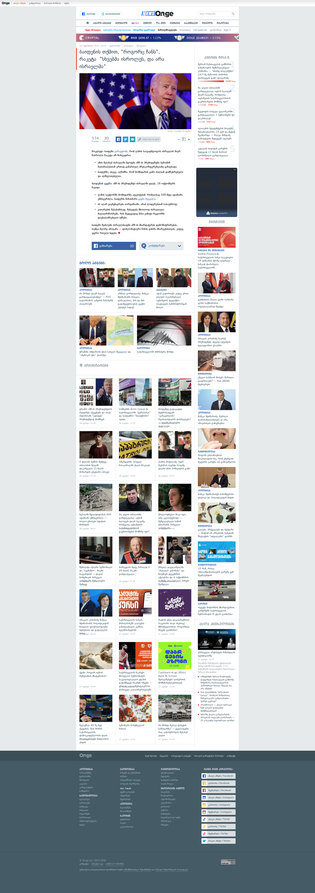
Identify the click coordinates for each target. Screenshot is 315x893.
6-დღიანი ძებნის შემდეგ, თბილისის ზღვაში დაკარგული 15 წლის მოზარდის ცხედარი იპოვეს (96, 454)
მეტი (226, 30)
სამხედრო (84, 791)
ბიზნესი (123, 776)
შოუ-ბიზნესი (126, 811)
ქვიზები (175, 23)
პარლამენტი (85, 773)
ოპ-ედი (161, 23)
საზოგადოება (200, 30)
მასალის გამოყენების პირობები (209, 756)
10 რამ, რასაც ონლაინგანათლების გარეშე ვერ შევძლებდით (217, 559)
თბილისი (83, 810)
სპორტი (125, 816)
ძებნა (66, 3)
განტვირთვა (35, 3)
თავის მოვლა (167, 784)
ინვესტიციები (112, 14)
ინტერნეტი (125, 795)
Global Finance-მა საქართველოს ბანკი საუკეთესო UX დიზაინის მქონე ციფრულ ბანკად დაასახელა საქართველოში (217, 248)
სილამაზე (165, 792)
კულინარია (166, 803)
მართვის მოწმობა (52, 3)
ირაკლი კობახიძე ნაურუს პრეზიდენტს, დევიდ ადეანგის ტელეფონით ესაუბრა (217, 329)
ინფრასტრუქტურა (88, 821)
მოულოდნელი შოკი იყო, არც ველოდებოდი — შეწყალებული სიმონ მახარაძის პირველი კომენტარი (175, 506)
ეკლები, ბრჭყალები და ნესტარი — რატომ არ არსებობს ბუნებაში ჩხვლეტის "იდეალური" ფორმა (217, 520)
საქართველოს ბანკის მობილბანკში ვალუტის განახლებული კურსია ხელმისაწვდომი (135, 612)
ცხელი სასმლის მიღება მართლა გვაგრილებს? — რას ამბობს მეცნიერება (217, 368)
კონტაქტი (231, 756)
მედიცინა (165, 776)
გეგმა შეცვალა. (147, 198)
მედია (82, 825)
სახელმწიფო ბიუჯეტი (130, 780)
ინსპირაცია (166, 821)
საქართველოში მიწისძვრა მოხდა (166, 334)
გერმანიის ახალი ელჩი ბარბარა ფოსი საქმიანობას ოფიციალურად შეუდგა (217, 290)
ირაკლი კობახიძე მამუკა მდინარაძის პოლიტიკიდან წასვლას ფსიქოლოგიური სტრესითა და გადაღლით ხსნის (96, 612)
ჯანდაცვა (83, 806)
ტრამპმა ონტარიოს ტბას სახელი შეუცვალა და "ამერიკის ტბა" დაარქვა (108, 336)
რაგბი (123, 823)
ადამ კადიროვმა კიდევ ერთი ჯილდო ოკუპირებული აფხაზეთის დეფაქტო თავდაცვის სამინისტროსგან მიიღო (175, 288)
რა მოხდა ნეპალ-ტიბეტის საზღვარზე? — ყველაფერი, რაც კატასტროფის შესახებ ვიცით (175, 717)
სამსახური (165, 814)
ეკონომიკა (215, 30)
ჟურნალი (121, 23)
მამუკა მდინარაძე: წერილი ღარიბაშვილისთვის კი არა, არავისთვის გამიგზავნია (217, 407)
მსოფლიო (141, 46)
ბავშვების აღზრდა (169, 780)
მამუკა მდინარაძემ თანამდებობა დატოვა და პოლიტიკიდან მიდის (217, 483)
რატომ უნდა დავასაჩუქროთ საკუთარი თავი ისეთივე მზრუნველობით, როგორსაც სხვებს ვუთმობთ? (175, 612)
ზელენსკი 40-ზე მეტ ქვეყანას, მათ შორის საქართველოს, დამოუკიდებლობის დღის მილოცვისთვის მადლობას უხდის (96, 717)
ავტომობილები (168, 799)
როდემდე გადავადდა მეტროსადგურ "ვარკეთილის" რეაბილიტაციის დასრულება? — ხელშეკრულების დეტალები (175, 401)
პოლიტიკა (185, 30)
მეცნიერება (125, 799)
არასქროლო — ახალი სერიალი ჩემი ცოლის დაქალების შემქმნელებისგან (216, 708)
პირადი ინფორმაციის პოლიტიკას (171, 869)
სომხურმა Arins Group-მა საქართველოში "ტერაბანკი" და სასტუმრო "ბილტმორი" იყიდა (135, 401)
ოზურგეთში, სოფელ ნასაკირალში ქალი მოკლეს (135, 454)
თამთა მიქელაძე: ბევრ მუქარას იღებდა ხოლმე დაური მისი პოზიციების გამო (175, 454)
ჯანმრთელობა (170, 769)
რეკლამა (223, 23)
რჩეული (207, 23)
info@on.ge (97, 864)
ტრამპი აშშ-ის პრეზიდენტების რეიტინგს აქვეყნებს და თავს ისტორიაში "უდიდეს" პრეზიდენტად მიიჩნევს (96, 401)
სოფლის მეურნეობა (129, 784)
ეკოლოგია (84, 799)
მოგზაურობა (167, 795)
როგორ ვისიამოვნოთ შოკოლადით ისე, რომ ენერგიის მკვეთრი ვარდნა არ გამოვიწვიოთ (217, 446)
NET (135, 23)
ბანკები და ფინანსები (130, 773)
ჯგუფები (90, 14)
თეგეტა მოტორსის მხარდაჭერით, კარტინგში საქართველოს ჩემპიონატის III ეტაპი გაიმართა (217, 598)
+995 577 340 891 (114, 864)
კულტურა (126, 804)
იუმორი (164, 810)
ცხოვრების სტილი (172, 788)
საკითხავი (191, 23)
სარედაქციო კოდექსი (181, 756)
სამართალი (85, 817)
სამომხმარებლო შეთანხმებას (137, 869)
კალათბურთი (126, 827)
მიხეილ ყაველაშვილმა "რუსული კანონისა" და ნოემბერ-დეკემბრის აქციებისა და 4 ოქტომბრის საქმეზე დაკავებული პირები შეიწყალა (175, 559)
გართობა (165, 806)
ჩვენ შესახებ (151, 756)
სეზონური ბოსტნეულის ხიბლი (135, 717)
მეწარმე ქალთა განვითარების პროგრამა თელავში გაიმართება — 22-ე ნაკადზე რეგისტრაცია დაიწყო (217, 717)
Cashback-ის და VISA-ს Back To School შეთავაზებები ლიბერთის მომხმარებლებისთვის (175, 665)
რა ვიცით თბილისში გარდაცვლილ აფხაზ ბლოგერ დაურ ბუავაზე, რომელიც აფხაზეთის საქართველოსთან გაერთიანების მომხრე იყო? (135, 506)
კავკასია (83, 784)
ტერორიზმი (115, 46)
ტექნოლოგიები (127, 792)
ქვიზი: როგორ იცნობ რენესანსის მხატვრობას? (96, 665)
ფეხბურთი (125, 819)
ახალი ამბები (19, 3)
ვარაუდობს (121, 151)
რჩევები (164, 825)
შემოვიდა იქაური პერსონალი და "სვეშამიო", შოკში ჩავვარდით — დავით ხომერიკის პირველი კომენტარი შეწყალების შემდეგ (96, 559)
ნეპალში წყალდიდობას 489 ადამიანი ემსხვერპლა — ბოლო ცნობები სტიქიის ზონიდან (96, 506)
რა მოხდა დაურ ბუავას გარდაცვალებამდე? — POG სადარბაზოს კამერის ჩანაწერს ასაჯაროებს (98, 287)
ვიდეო (147, 23)
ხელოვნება (125, 807)
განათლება (84, 803)
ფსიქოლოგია (167, 773)
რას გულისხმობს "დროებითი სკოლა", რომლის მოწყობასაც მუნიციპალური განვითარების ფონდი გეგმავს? (215, 696)
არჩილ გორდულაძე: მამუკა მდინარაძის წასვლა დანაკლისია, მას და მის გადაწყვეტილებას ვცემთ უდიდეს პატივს (137, 288)
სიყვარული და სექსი (170, 817)
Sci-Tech (125, 788)
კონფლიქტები (86, 787)
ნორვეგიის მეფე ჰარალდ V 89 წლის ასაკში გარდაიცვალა (135, 559)
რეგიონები (84, 814)
